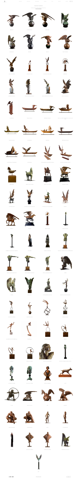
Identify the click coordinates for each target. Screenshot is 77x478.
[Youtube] (12, 476)
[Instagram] (9, 476)
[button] (18, 1)
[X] (11, 476)
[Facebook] (10, 476)
